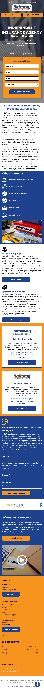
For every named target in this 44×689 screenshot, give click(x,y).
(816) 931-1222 (7, 624)
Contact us (15, 166)
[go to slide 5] (23, 507)
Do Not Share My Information (18, 680)
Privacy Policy (4, 680)
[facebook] (3, 636)
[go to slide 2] (18, 507)
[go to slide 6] (25, 507)
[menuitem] (4, 669)
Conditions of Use (31, 680)
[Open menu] (41, 7)
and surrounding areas (10, 615)
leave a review (7, 447)
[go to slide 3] (20, 507)
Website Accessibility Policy (27, 682)
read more (37, 465)
